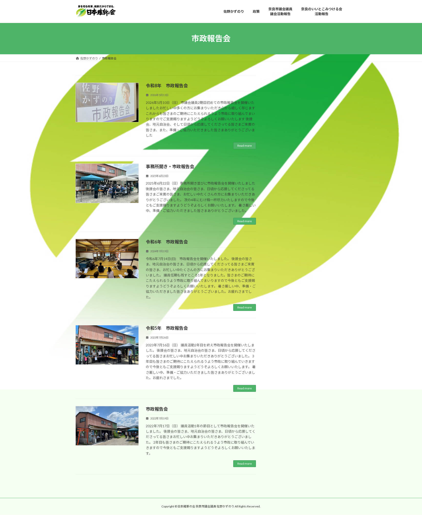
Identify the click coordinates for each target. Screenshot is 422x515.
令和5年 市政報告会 (167, 328)
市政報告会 (157, 409)
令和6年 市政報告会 (167, 241)
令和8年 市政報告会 (167, 85)
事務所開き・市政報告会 (170, 166)
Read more (244, 145)
